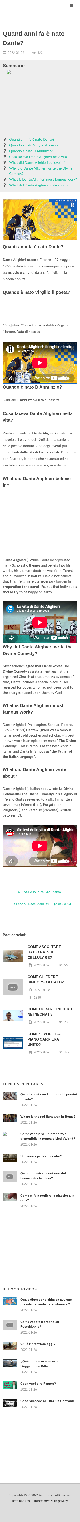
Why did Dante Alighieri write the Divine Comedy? (40, 171)
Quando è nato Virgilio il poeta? (33, 145)
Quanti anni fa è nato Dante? (31, 139)
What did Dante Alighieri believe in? (37, 162)
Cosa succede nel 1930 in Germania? (48, 1401)
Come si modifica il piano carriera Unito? (46, 1039)
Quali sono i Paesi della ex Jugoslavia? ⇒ (40, 904)
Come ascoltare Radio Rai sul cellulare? (44, 952)
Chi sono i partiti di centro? (41, 1156)
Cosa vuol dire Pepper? (38, 1383)
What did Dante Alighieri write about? (38, 185)
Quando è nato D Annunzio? (31, 151)
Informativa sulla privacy (51, 1501)
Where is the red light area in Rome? (48, 1116)
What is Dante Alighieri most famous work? (43, 179)
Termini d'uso (21, 1501)
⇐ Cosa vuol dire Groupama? (40, 892)
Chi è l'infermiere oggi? (38, 1344)
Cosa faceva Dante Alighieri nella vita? (38, 157)
